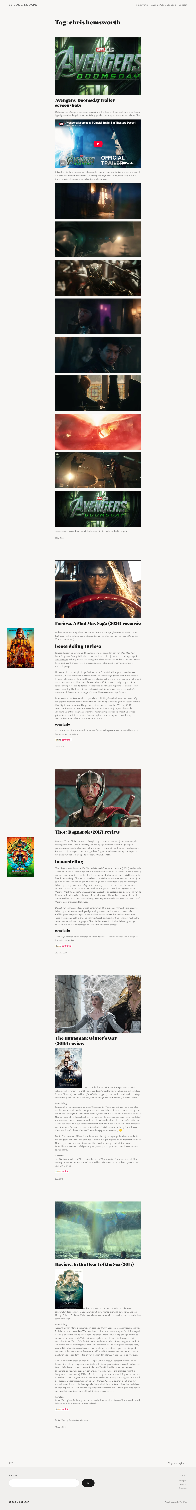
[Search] (88, 1483)
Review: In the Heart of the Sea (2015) (94, 1263)
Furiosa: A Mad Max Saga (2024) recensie (98, 623)
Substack (182, 1484)
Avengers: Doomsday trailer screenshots (85, 102)
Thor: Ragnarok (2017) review (87, 831)
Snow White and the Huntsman (100, 1106)
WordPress (183, 1502)
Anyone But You (89, 675)
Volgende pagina (177, 1463)
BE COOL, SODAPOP (24, 5)
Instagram (183, 1480)
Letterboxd (183, 1488)
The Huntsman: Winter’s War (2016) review (86, 1040)
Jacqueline (80, 1116)
